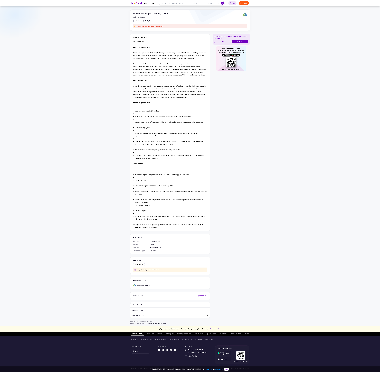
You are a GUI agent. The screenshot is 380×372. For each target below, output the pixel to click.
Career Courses (249, 334)
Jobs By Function (174, 339)
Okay (226, 369)
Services (152, 3)
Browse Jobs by (137, 334)
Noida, (147, 21)
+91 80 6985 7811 (199, 350)
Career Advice (222, 334)
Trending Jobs (150, 334)
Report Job (203, 296)
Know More (213, 329)
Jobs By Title (199, 339)
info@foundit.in (193, 356)
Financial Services (155, 247)
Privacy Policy (208, 369)
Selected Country (136, 346)
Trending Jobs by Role (184, 334)
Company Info (198, 334)
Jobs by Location (235, 334)
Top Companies (211, 334)
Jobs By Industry (187, 339)
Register (244, 3)
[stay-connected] (159, 350)
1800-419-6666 (202, 352)
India (150, 21)
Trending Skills (169, 334)
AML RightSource (139, 17)
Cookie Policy (219, 369)
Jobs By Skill (135, 339)
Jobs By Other (209, 339)
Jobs (145, 3)
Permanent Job (155, 241)
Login (233, 3)
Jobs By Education (147, 339)
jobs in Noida (140, 324)
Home (132, 324)
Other (152, 244)
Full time (153, 251)
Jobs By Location (160, 339)
